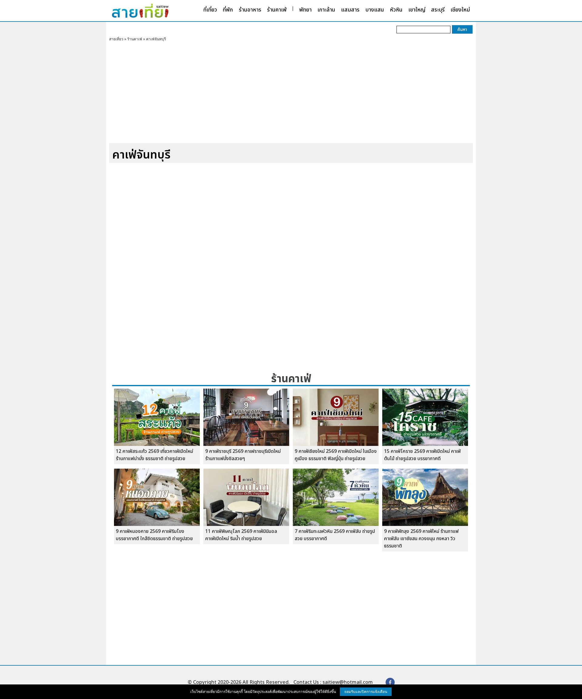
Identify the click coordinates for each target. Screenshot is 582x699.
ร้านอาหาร (250, 10)
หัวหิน (396, 10)
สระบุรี (438, 10)
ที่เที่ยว (210, 10)
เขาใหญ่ (416, 10)
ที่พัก (228, 10)
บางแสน (375, 10)
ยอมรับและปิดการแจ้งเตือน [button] (365, 692)
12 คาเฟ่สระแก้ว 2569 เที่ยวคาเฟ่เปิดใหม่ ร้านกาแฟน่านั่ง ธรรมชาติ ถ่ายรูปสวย (154, 455)
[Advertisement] (291, 94)
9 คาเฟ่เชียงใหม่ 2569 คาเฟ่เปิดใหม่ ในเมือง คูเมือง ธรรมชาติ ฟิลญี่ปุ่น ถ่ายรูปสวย (336, 455)
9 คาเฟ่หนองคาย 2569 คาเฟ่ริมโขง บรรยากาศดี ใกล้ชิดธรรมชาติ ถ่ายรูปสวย (154, 535)
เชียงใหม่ (460, 10)
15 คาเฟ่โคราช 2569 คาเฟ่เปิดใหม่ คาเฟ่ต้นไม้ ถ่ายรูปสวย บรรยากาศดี (422, 455)
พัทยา (305, 10)
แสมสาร (350, 10)
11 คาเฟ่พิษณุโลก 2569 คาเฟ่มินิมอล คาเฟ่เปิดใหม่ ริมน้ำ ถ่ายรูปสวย (241, 535)
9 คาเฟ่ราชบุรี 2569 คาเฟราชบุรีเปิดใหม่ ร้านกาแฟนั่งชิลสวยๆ (243, 455)
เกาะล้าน (326, 10)
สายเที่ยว (116, 39)
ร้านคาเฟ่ (276, 10)
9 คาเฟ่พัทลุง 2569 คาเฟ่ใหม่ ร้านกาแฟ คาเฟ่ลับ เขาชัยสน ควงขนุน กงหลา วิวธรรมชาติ (421, 539)
